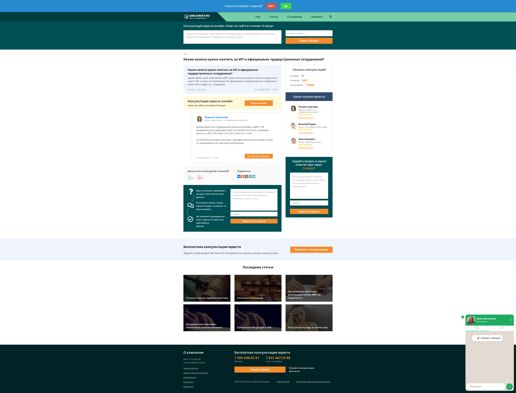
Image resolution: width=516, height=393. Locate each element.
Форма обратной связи (195, 372)
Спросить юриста (260, 156)
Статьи (274, 16)
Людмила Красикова (216, 117)
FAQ (258, 16)
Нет (271, 6)
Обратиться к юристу (254, 221)
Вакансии (188, 386)
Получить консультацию (311, 249)
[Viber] (246, 176)
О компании (294, 16)
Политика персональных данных (313, 381)
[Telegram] (253, 176)
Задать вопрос (309, 40)
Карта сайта (283, 381)
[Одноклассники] (242, 176)
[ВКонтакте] (238, 176)
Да (286, 6)
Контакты (317, 16)
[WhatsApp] (250, 176)
